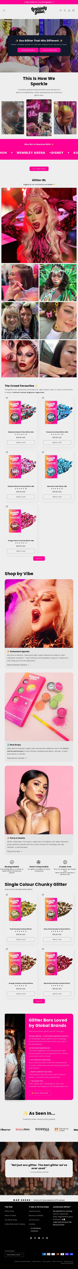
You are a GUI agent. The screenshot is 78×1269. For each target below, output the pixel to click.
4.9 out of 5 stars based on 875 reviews (49, 1200)
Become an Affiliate (36, 1216)
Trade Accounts (34, 1211)
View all (39, 558)
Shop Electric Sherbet (16, 758)
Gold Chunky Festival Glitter (21, 929)
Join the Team (34, 1220)
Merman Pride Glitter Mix (57, 486)
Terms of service (57, 1261)
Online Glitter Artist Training (15, 1224)
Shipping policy (68, 1261)
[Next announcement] (74, 2)
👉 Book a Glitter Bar (40, 1093)
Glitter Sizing (9, 1211)
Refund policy (37, 1261)
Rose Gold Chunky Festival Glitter (57, 929)
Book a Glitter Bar (50, 50)
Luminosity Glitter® (25, 1261)
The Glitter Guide (11, 1220)
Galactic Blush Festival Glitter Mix (21, 486)
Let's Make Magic (39, 169)
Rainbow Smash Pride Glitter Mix (21, 432)
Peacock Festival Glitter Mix (57, 432)
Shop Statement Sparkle (17, 665)
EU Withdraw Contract (36, 1229)
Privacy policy (47, 1261)
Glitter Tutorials (10, 1216)
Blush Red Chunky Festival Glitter (57, 983)
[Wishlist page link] (61, 10)
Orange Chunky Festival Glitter (21, 983)
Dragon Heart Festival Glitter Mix (21, 540)
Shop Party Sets (13, 851)
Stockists (32, 1224)
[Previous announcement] (4, 2)
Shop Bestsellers (28, 50)
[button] (4, 10)
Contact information (67, 1263)
